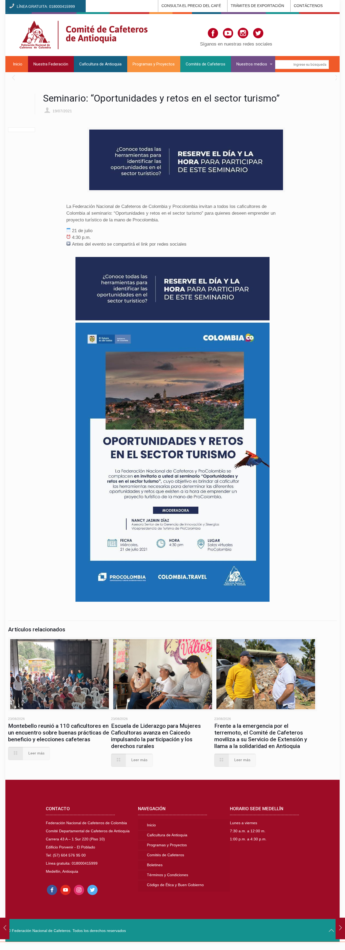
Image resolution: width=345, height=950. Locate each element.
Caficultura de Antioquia (167, 835)
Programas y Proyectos (167, 845)
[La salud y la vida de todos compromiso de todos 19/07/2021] (4, 928)
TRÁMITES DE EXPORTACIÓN (257, 6)
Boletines (155, 865)
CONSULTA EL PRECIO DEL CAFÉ (191, 6)
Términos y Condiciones (167, 875)
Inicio (151, 825)
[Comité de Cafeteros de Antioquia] (83, 34)
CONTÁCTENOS (308, 6)
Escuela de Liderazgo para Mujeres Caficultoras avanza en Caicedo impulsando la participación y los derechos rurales (156, 736)
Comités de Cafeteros (165, 855)
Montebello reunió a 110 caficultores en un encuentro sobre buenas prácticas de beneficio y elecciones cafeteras (58, 733)
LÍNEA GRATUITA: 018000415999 (46, 7)
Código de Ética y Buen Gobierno (175, 885)
